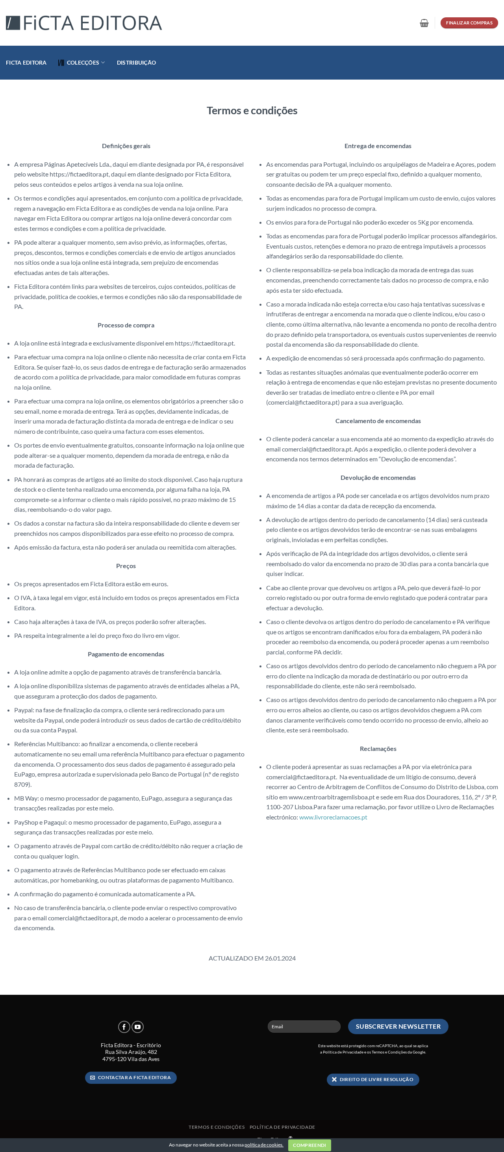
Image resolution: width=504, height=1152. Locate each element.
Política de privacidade (282, 1127)
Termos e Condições (389, 1052)
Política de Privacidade (343, 1052)
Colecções (83, 62)
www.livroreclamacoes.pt (333, 817)
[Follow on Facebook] (124, 1027)
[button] (424, 23)
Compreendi (309, 1145)
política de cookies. (264, 1145)
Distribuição (136, 62)
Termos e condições (217, 1127)
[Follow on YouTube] (138, 1027)
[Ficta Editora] (84, 23)
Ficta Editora (26, 62)
